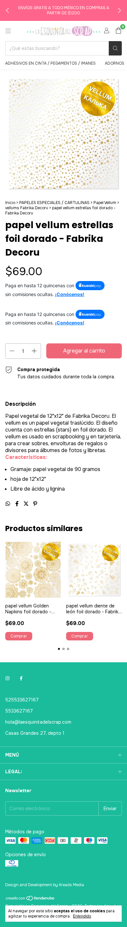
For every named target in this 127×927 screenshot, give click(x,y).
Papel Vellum (104, 202)
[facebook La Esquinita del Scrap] (21, 678)
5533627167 (19, 711)
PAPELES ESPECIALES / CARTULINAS (54, 202)
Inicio (10, 202)
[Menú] (8, 31)
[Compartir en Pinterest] (35, 503)
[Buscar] (115, 48)
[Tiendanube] (30, 899)
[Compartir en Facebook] (17, 503)
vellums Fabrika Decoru (26, 208)
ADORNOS (114, 63)
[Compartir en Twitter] (26, 503)
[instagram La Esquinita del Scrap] (7, 678)
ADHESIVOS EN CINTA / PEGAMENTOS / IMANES (50, 63)
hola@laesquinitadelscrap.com (38, 722)
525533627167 (22, 700)
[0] (118, 31)
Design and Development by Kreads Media (44, 885)
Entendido (82, 916)
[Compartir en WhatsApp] (8, 503)
